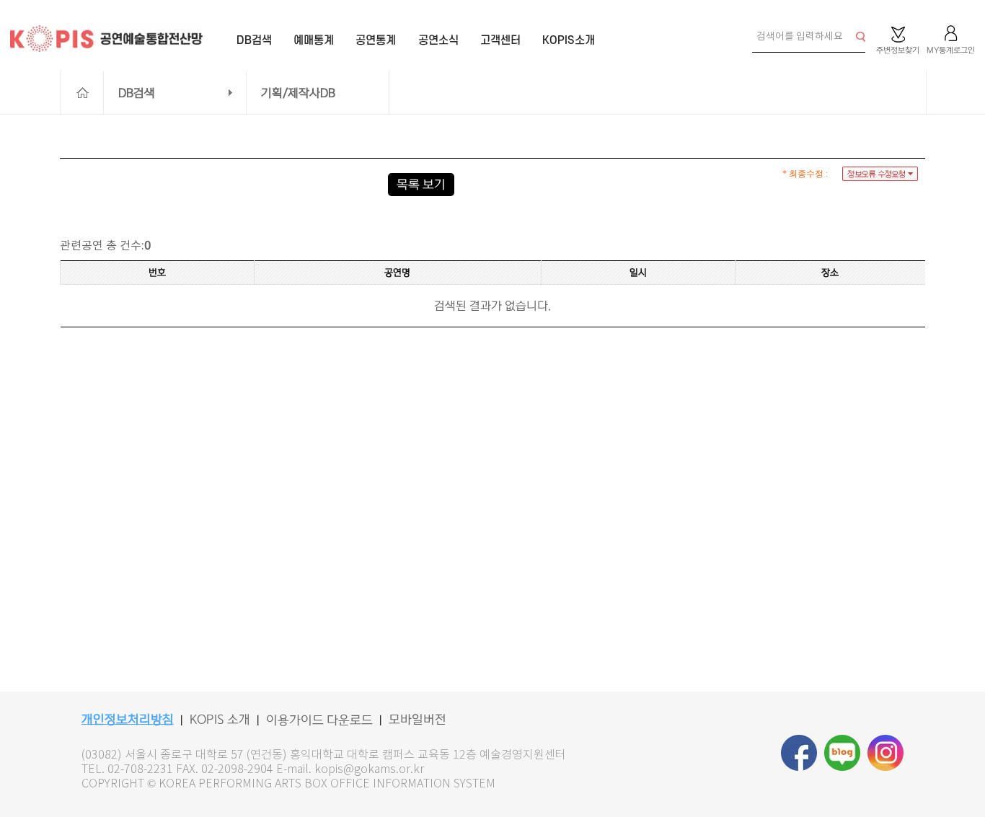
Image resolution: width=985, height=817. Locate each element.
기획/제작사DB (298, 93)
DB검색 (136, 93)
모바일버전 (417, 719)
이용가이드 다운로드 (319, 720)
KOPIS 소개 (220, 719)
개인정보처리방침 (127, 719)
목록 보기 (421, 184)
